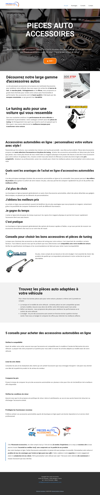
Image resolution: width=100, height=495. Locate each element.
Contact (90, 5)
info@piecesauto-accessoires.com (50, 482)
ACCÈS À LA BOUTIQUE (54, 465)
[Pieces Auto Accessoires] (12, 4)
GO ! (51, 61)
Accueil (66, 5)
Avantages (74, 5)
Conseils (82, 5)
